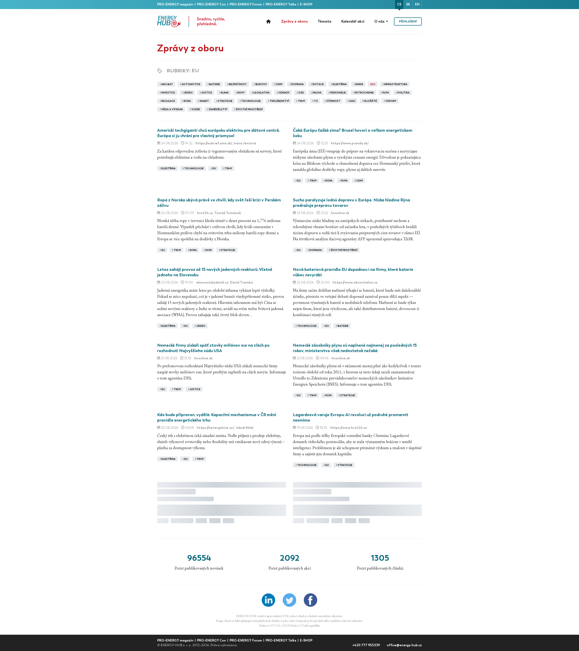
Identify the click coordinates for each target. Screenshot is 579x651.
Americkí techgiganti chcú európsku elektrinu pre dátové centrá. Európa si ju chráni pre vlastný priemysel (218, 133)
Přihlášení (408, 21)
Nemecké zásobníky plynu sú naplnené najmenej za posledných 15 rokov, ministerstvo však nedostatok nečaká (355, 348)
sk (408, 4)
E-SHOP (306, 4)
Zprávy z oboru (294, 21)
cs (399, 4)
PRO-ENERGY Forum (246, 4)
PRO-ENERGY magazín (175, 4)
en (417, 4)
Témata (324, 21)
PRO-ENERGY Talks (281, 4)
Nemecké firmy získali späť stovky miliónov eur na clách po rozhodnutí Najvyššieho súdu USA (213, 348)
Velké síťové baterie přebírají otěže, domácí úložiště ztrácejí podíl (356, 560)
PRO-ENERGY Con (212, 4)
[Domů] (191, 21)
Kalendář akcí (352, 21)
